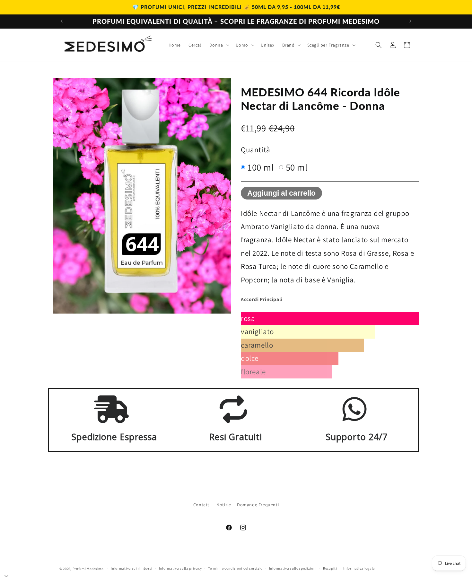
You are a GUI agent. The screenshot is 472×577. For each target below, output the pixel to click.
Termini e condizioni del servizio (235, 568)
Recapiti (330, 568)
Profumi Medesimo (88, 568)
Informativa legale (359, 568)
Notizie (223, 505)
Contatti (202, 505)
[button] (218, 45)
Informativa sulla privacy (180, 568)
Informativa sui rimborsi (132, 568)
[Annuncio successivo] (410, 21)
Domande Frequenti (258, 505)
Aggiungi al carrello (281, 193)
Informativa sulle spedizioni (293, 568)
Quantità (255, 150)
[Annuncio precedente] (62, 21)
